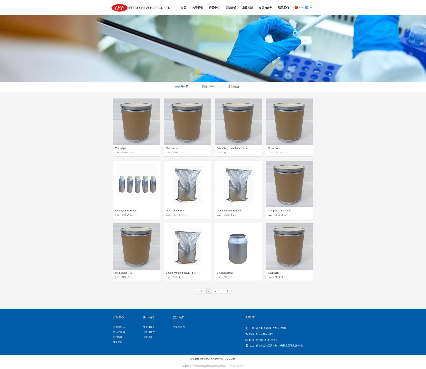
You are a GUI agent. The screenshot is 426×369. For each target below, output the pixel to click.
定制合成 (233, 86)
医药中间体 (208, 86)
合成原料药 (181, 86)
